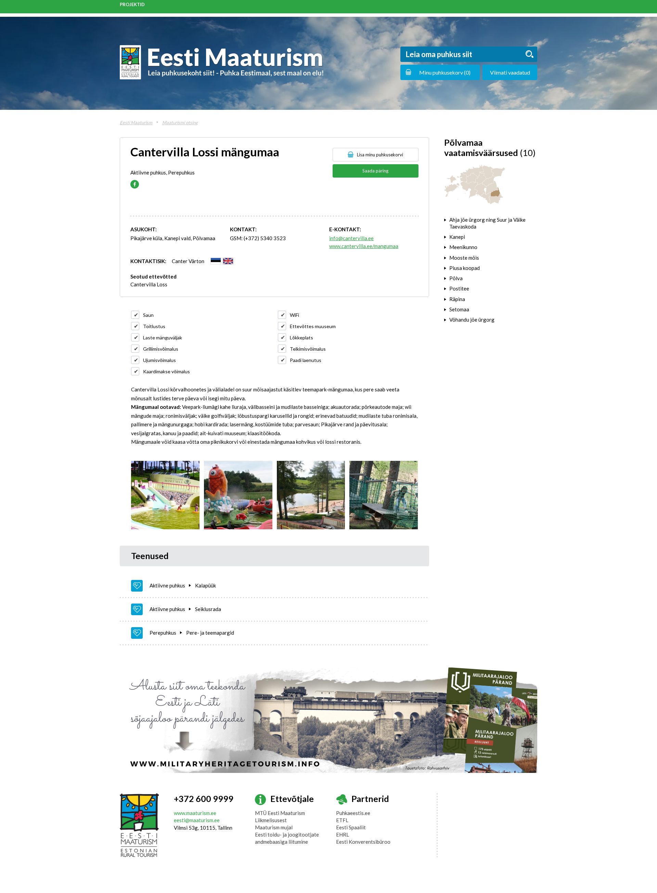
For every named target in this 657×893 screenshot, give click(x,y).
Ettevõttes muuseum (313, 326)
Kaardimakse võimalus (166, 371)
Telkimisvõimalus (308, 349)
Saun (148, 315)
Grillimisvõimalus (160, 349)
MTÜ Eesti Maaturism (280, 813)
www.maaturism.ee (195, 813)
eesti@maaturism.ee (197, 820)
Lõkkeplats (301, 337)
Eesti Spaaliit (351, 827)
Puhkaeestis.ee (353, 813)
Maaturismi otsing (180, 122)
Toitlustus (154, 326)
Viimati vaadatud (510, 72)
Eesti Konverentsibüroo (363, 842)
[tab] (490, 223)
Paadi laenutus (305, 360)
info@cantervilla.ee (351, 238)
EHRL (342, 834)
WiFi (294, 315)
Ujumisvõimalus (159, 360)
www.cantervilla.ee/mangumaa (363, 246)
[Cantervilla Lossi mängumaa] (165, 495)
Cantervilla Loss (148, 284)
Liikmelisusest (271, 820)
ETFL (342, 820)
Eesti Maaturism (136, 122)
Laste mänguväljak (162, 337)
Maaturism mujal (274, 827)
